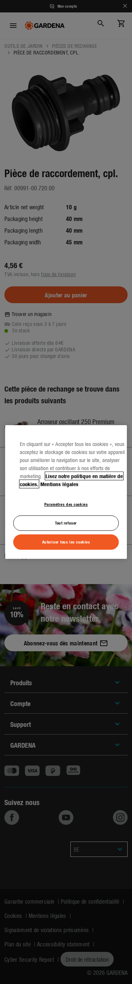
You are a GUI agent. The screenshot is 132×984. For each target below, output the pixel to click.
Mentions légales (59, 484)
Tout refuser (66, 523)
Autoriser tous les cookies (66, 542)
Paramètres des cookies (66, 504)
